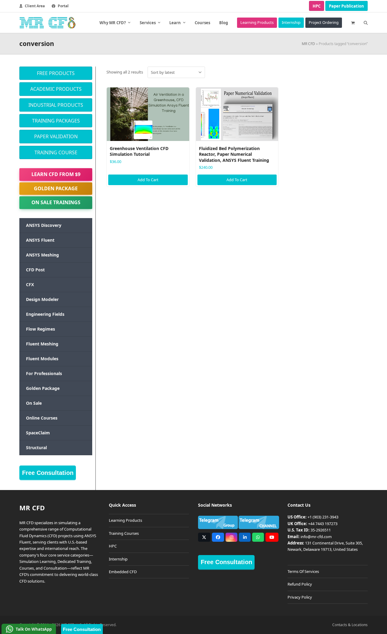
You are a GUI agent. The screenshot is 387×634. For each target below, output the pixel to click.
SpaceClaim (38, 433)
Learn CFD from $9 (55, 174)
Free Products (56, 73)
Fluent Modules (42, 358)
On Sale (34, 403)
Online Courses (41, 418)
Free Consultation (47, 472)
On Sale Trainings (55, 202)
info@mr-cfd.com (316, 536)
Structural (36, 447)
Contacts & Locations (350, 624)
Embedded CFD (123, 571)
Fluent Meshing (42, 344)
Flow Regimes (40, 329)
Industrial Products (55, 105)
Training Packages (56, 120)
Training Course (55, 152)
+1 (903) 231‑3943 (322, 517)
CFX (30, 284)
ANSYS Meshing (42, 255)
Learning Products (125, 520)
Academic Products (56, 89)
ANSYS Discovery (43, 225)
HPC (316, 6)
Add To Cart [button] (148, 179)
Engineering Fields (45, 314)
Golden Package (56, 188)
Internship (118, 559)
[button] (353, 22)
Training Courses (124, 533)
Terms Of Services (303, 571)
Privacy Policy (300, 597)
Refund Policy (300, 584)
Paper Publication (346, 6)
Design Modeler (42, 299)
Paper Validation (56, 136)
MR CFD (308, 43)
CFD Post (35, 270)
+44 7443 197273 (322, 523)
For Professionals (44, 373)
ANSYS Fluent (40, 240)
